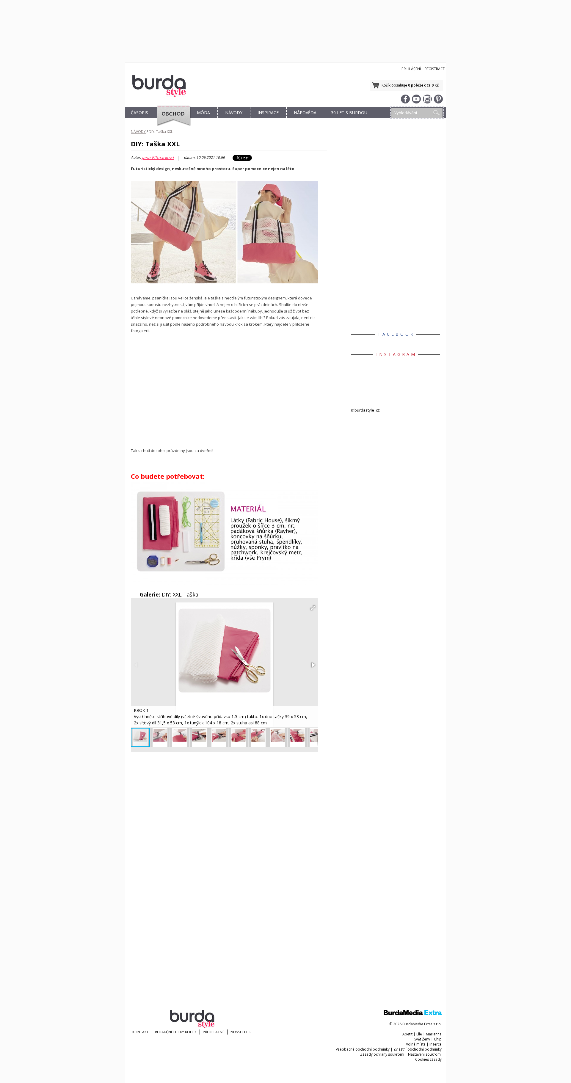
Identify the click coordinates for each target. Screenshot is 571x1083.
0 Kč (435, 85)
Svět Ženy (422, 1039)
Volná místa (416, 1044)
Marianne (434, 1034)
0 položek (417, 85)
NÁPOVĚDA (305, 112)
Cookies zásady (428, 1059)
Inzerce (435, 1044)
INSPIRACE (268, 112)
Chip (438, 1039)
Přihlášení (411, 68)
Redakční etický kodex (176, 1032)
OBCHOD (171, 119)
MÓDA (203, 112)
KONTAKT (140, 1032)
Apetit (407, 1034)
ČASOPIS (139, 112)
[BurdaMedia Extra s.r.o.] (413, 1013)
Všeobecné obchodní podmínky (363, 1049)
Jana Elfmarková (158, 158)
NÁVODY (233, 112)
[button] (313, 608)
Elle (419, 1034)
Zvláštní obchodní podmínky (417, 1049)
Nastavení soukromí (425, 1054)
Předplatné (213, 1032)
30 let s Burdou (349, 112)
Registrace (435, 68)
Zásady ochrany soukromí (382, 1054)
